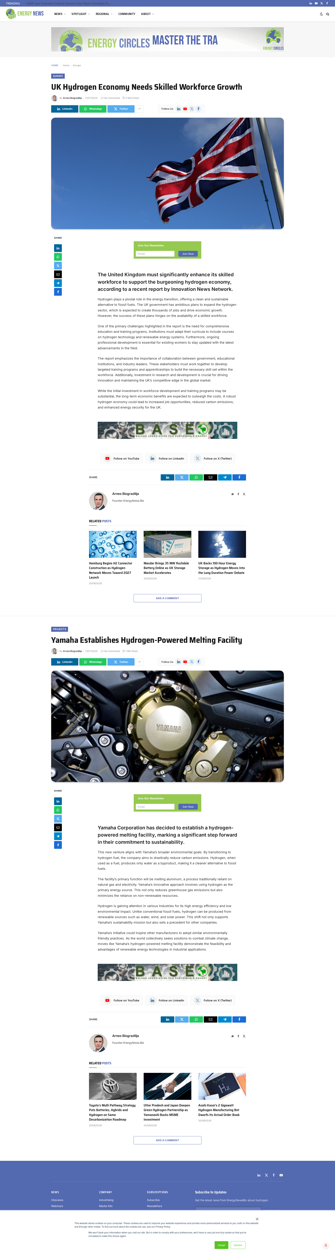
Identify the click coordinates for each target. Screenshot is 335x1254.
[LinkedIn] (58, 248)
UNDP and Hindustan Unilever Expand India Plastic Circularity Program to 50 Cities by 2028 (70, 3)
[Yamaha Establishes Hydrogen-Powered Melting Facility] (167, 726)
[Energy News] (25, 14)
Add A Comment (167, 598)
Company (105, 1192)
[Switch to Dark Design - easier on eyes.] (321, 14)
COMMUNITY (127, 13)
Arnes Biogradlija (72, 97)
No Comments (112, 97)
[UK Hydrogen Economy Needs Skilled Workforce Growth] (167, 173)
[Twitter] (58, 265)
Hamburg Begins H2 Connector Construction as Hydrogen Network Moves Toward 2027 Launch (110, 570)
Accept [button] (221, 1245)
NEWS (58, 13)
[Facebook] (58, 292)
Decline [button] (238, 1245)
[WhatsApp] (58, 257)
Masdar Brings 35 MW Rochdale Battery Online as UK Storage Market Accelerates (166, 568)
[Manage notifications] (326, 1245)
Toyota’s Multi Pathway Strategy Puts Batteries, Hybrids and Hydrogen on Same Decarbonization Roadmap (112, 1112)
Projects (59, 629)
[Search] (327, 14)
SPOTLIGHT (79, 13)
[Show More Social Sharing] (139, 109)
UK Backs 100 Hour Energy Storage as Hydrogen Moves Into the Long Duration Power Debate (221, 568)
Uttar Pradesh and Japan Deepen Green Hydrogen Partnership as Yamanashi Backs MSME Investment (167, 1112)
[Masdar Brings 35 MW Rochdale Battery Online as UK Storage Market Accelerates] (167, 544)
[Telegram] (58, 283)
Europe (77, 65)
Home (66, 65)
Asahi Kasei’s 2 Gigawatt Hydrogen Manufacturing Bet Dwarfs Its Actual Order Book (219, 1110)
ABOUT (146, 13)
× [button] (257, 1217)
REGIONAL (102, 13)
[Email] (58, 274)
